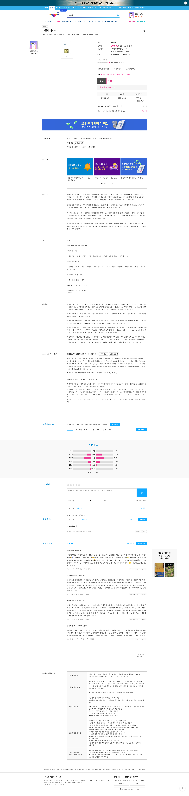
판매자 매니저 (107, 769)
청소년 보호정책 (79, 769)
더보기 (70, 293)
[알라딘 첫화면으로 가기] (54, 15)
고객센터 (137, 7)
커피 (110, 7)
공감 (144, 531)
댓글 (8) (88, 569)
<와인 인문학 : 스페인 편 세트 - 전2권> (120, 399)
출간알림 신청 (121, 98)
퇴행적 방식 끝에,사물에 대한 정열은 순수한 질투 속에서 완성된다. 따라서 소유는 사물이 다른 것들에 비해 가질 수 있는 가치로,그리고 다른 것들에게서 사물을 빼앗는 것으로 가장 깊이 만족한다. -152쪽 (107, 322)
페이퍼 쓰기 (141, 543)
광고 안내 (127, 769)
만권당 (63, 7)
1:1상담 (114, 674)
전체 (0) (79, 508)
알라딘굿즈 (75, 7)
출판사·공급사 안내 (117, 769)
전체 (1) (84, 519)
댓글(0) (90, 531)
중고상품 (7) (138, 94)
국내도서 (52, 8)
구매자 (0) (70, 508)
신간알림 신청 (79, 143)
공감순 (132, 519)
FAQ (137, 783)
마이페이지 (130, 7)
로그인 (120, 7)
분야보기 (49, 21)
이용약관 (59, 769)
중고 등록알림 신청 (103, 106)
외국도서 (68, 7)
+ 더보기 (72, 565)
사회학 (84, 147)
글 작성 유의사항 (139, 500)
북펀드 (117, 21)
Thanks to (138, 531)
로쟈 (68, 594)
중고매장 (90, 7)
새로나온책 (78, 21)
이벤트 (84, 21)
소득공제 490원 (131, 69)
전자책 (58, 7)
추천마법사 (65, 21)
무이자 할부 (117, 69)
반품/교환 (121, 674)
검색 (118, 15)
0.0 (108, 62)
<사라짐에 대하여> (78, 372)
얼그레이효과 (70, 531)
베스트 (72, 21)
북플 (130, 21)
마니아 (69, 429)
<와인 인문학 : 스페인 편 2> (81, 399)
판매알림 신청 (105, 98)
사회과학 (77, 147)
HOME (46, 7)
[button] (101, 183)
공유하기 (144, 31)
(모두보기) (113, 372)
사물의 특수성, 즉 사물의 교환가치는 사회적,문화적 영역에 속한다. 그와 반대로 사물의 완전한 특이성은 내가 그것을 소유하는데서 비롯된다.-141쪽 (106, 315)
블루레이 (105, 7)
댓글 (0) (86, 619)
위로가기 (182, 788)
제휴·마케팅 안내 (96, 769)
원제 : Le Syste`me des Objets (89, 34)
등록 (142, 493)
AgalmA (69, 569)
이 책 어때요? (141, 429)
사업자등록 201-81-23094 (61, 780)
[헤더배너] (137, 15)
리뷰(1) (121, 62)
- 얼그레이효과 (128, 309)
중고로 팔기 (115, 106)
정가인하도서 (92, 21)
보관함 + (111, 81)
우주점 (96, 7)
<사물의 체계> (89, 372)
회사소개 (46, 769)
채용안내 (52, 769)
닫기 (186, 3)
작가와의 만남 (109, 21)
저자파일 (103, 354)
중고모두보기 (141, 101)
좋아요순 (130, 543)
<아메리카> (98, 372)
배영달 (59, 34)
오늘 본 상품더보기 (140, 655)
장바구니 (142, 7)
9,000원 (138, 98)
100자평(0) (114, 62)
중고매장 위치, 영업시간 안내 (130, 789)
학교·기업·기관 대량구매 (138, 769)
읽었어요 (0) (107, 429)
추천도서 (100, 21)
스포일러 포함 (102, 500)
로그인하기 (115, 424)
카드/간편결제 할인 (103, 69)
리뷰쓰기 (142, 519)
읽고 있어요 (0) (94, 429)
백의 (69, 34)
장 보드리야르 (46, 34)
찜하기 (144, 569)
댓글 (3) (86, 594)
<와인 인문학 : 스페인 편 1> (99, 399)
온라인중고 (83, 7)
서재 (133, 21)
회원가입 (125, 7)
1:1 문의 (121, 783)
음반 (100, 7)
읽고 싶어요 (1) (81, 429)
